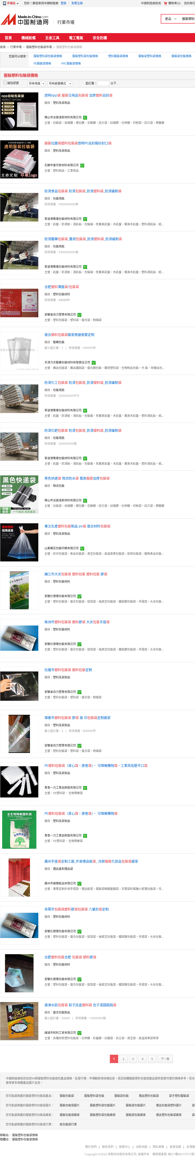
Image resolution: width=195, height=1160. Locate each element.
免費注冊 (77, 3)
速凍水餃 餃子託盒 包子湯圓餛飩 (80, 1005)
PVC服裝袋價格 (71, 63)
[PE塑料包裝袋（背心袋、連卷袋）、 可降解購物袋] (19, 829)
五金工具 (52, 37)
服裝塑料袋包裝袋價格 (48, 56)
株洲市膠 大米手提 (77, 622)
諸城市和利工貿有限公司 (60, 1033)
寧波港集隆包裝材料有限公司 (63, 219)
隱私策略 (158, 1147)
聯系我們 (107, 1147)
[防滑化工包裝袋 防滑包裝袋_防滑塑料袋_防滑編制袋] (19, 398)
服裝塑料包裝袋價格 (25, 1135)
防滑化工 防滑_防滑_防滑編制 (83, 382)
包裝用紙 (58, 199)
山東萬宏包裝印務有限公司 (61, 548)
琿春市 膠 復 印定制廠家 (77, 717)
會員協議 (175, 1147)
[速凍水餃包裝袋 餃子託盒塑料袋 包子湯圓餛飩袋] (19, 1021)
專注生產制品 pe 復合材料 (77, 526)
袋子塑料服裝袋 (179, 1096)
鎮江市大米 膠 (75, 574)
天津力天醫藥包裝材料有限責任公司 (67, 362)
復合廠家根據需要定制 (69, 334)
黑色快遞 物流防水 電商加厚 (77, 478)
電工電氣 (76, 37)
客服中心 (124, 1147)
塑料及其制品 (61, 103)
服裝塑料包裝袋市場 (39, 47)
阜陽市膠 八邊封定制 (76, 909)
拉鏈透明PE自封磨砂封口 (78, 143)
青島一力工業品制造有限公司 (63, 788)
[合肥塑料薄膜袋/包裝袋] (19, 303)
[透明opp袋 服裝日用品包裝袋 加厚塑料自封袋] (19, 111)
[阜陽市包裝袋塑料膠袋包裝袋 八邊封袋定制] (19, 925)
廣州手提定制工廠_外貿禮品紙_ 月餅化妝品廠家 (91, 861)
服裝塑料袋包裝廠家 (103, 1115)
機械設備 (28, 37)
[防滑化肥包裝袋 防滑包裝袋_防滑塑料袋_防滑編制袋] (19, 446)
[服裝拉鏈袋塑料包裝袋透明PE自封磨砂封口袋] (19, 159)
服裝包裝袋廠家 (70, 1115)
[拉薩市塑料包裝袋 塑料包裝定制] (19, 686)
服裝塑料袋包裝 (94, 1096)
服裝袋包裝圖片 (136, 1105)
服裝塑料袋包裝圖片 (103, 1105)
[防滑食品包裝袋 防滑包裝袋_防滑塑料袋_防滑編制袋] (19, 207)
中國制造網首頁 (151, 3)
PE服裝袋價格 (42, 63)
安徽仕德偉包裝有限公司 (60, 596)
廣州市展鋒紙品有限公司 (60, 883)
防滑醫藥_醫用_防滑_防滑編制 (83, 239)
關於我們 (91, 1147)
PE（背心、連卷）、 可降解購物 (80, 813)
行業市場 (65, 22)
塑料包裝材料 (61, 294)
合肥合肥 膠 (70, 957)
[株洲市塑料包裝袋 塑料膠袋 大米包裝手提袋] (19, 638)
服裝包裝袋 (67, 1096)
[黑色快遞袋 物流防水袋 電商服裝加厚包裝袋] (19, 494)
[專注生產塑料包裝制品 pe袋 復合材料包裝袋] (19, 542)
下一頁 (165, 1059)
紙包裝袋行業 (68, 1124)
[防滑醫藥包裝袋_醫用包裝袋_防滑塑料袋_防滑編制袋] (19, 255)
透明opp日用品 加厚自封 (78, 95)
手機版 (11, 3)
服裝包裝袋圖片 (70, 1105)
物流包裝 (58, 486)
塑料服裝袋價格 (118, 56)
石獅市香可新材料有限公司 (61, 165)
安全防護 (100, 37)
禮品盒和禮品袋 (63, 869)
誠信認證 (13, 83)
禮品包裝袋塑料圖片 (169, 1105)
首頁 (8, 37)
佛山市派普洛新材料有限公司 (63, 117)
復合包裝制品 (61, 1012)
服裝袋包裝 (121, 1096)
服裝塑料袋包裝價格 (85, 56)
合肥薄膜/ (61, 286)
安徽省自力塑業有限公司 (60, 315)
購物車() (174, 3)
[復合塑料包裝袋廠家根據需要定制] (19, 350)
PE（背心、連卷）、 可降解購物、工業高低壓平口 (95, 765)
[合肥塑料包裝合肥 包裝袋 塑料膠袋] (19, 973)
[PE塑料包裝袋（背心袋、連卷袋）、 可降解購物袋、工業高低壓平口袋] (19, 781)
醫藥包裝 (58, 342)
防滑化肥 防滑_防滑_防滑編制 (83, 430)
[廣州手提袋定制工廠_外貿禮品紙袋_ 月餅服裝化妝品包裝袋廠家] (19, 877)
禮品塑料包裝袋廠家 (169, 1115)
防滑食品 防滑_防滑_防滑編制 (83, 191)
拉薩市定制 (68, 669)
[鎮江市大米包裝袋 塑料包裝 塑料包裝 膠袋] (19, 590)
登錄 (63, 3)
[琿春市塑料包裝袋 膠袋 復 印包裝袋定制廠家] (19, 733)
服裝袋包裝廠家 (136, 1115)
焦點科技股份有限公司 (122, 1154)
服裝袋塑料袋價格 (149, 56)
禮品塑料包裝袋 (149, 1096)
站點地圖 (141, 1147)
